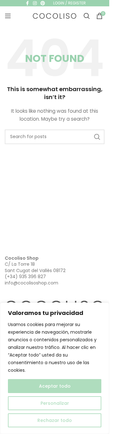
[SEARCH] (97, 137)
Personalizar (55, 403)
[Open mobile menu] (8, 16)
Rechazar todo (54, 420)
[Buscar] (86, 16)
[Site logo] (55, 15)
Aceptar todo (55, 386)
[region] (54, 368)
